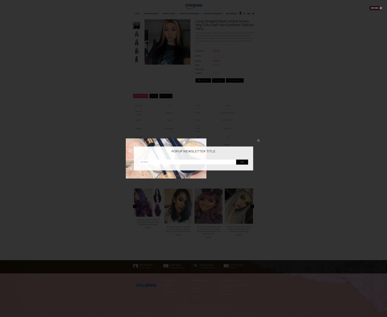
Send (242, 162)
